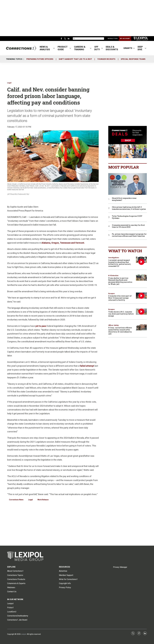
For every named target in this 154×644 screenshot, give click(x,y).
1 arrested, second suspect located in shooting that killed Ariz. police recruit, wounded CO (119, 263)
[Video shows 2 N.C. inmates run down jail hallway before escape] (141, 311)
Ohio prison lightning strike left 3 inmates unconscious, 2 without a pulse (129, 208)
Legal (9, 83)
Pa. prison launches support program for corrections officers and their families (129, 235)
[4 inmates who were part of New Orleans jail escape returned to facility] (141, 296)
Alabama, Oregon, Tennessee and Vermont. (63, 243)
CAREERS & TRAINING (79, 48)
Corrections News (16, 500)
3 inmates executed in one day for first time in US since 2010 (128, 226)
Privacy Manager (120, 567)
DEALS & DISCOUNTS (112, 48)
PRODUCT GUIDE (62, 48)
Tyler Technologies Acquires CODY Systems (127, 217)
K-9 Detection (113, 275)
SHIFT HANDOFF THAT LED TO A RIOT (75, 59)
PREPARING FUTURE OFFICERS (39, 59)
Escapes (111, 293)
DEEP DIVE (140, 48)
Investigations (113, 257)
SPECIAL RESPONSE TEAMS (133, 59)
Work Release (43, 500)
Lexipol (23, 634)
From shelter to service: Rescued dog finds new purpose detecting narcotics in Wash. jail (120, 281)
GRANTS (127, 48)
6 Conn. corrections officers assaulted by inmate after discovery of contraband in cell (120, 331)
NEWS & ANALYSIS (45, 48)
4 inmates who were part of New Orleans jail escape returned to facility (120, 298)
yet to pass (40, 326)
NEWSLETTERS (113, 38)
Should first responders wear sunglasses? (124, 199)
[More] (54, 48)
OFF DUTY (97, 48)
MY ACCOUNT (125, 38)
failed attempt (87, 366)
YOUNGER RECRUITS (106, 59)
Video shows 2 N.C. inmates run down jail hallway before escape (121, 314)
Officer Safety (113, 325)
